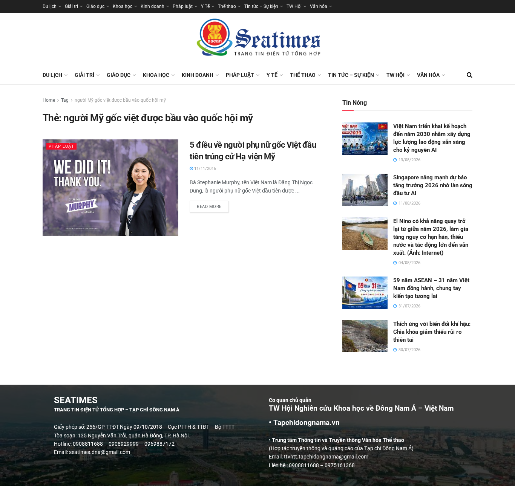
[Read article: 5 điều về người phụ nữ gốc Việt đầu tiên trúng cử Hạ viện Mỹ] (110, 187)
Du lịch (50, 6)
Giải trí (71, 6)
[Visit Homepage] (257, 39)
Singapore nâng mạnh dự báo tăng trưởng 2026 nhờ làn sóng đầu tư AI (432, 185)
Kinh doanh (152, 6)
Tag (65, 100)
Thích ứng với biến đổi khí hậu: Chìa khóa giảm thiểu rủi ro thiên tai (432, 332)
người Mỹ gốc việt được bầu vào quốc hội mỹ (120, 100)
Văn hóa (318, 6)
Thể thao (227, 6)
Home (49, 100)
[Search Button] (469, 75)
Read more (213, 205)
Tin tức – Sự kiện (261, 6)
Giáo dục (95, 6)
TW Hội (294, 6)
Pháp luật (183, 6)
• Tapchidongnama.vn (304, 423)
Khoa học (122, 6)
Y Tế (205, 6)
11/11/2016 (204, 168)
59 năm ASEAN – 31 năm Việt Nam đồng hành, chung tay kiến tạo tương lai (431, 288)
